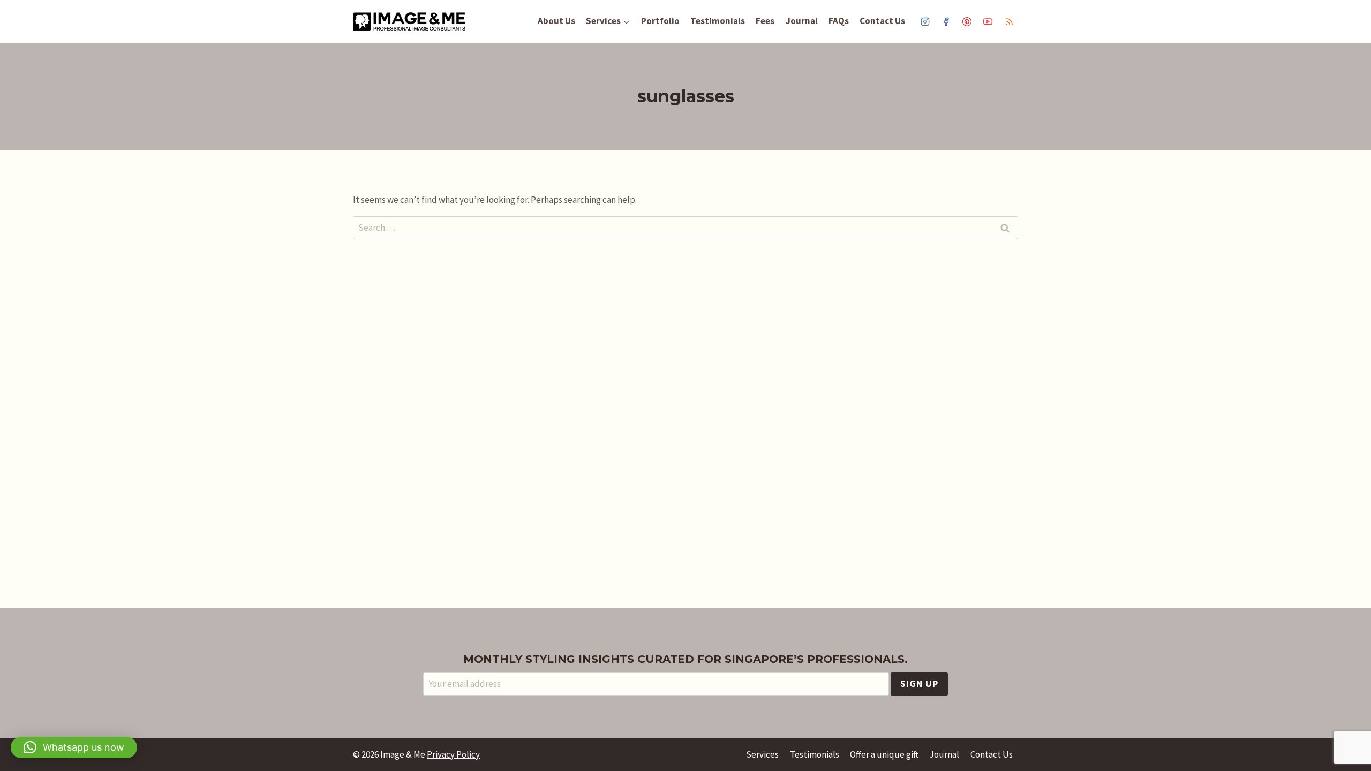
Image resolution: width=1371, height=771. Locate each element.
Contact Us (882, 21)
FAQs (838, 21)
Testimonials (717, 21)
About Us (556, 21)
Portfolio (660, 21)
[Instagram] (925, 21)
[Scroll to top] (1352, 729)
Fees (765, 21)
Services (762, 754)
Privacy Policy (453, 754)
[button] (74, 747)
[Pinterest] (967, 21)
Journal (802, 21)
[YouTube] (988, 21)
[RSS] (1009, 21)
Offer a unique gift (884, 754)
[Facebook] (946, 21)
